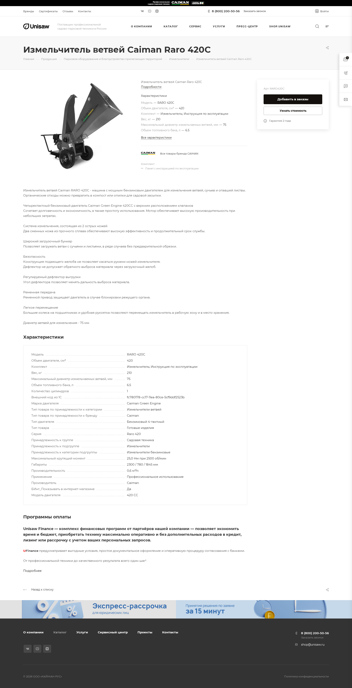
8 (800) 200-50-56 (226, 11)
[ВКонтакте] (142, 11)
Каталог (60, 632)
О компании (33, 632)
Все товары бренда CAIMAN (179, 153)
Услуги (82, 632)
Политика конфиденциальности (306, 676)
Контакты (170, 632)
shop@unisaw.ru (312, 644)
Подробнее (32, 571)
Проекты (145, 632)
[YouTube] (149, 11)
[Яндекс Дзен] (157, 11)
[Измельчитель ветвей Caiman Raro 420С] (82, 126)
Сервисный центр (113, 632)
